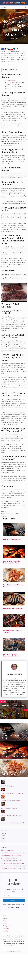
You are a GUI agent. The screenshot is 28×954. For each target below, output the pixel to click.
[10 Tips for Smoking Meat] (14, 740)
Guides (5, 511)
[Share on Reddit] (8, 49)
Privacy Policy (6, 926)
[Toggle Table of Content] (16, 70)
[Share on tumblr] (17, 49)
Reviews (3, 841)
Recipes (3, 838)
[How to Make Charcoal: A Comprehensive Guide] (14, 758)
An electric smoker (10, 80)
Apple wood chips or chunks (12, 84)
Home (4, 915)
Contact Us (6, 928)
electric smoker (13, 99)
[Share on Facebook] (2, 49)
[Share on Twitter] (5, 49)
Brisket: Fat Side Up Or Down (13, 608)
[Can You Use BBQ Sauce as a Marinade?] (3, 812)
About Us (5, 931)
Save (12, 49)
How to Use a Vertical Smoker (12, 705)
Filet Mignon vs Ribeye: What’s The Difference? (13, 868)
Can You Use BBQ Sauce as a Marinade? (12, 631)
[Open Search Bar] (26, 7)
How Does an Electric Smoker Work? (12, 715)
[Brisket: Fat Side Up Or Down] (3, 805)
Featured (3, 833)
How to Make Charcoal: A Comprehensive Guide (11, 562)
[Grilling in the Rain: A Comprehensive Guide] (3, 819)
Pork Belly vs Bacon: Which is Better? (13, 585)
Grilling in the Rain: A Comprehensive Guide (11, 655)
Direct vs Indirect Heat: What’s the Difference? (13, 866)
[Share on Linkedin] (14, 49)
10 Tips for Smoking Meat (12, 539)
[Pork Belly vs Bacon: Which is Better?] (14, 776)
